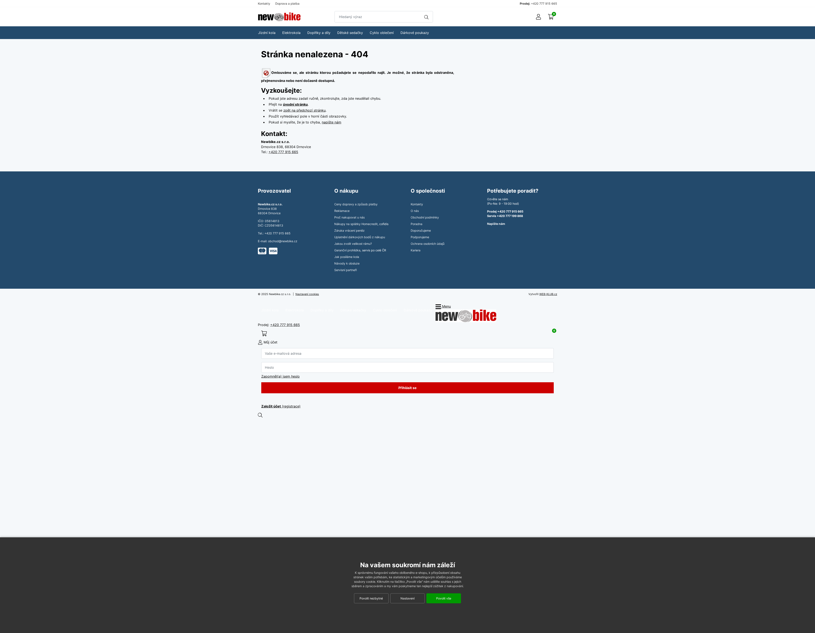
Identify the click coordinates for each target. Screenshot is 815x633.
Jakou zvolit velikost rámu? (353, 243)
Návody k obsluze (347, 263)
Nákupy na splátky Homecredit (356, 224)
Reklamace (342, 211)
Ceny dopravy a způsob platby (356, 204)
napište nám (331, 122)
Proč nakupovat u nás (349, 217)
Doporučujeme (421, 230)
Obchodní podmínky (425, 217)
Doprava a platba (287, 3)
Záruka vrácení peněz (349, 230)
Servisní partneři (345, 270)
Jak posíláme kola (346, 257)
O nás (415, 211)
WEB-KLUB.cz (548, 294)
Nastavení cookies (307, 294)
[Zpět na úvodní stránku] (466, 315)
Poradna (416, 224)
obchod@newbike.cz (282, 241)
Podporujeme (420, 237)
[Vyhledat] (426, 16)
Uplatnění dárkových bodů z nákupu (359, 237)
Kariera (415, 250)
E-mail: (263, 241)
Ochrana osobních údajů (427, 243)
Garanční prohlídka (347, 250)
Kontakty (264, 3)
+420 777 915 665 (544, 3)
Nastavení (407, 598)
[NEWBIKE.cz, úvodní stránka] (279, 17)
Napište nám (496, 223)
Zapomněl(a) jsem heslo (280, 376)
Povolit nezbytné (371, 598)
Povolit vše (443, 598)
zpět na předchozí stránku (304, 110)
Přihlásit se (407, 388)
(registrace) (281, 406)
